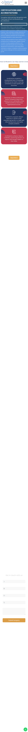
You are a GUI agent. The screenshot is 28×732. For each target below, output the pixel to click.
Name (4, 578)
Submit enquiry (14, 620)
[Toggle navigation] (26, 2)
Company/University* (8, 585)
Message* (5, 606)
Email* (4, 592)
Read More (14, 66)
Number (5, 599)
